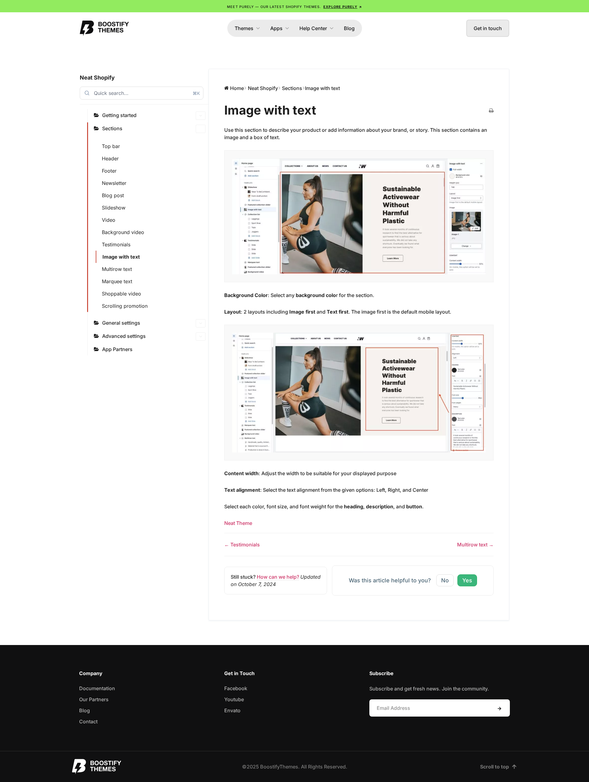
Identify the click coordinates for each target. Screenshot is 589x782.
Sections (112, 128)
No (445, 580)
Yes (467, 580)
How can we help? (278, 577)
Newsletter (114, 183)
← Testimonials (242, 545)
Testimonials (116, 244)
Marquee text (117, 281)
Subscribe (499, 709)
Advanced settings (124, 336)
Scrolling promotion (125, 306)
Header (110, 158)
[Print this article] (491, 111)
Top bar (111, 146)
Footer (109, 171)
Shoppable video (121, 294)
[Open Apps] (287, 28)
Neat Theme (238, 523)
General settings (121, 323)
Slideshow (113, 208)
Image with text (121, 257)
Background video (123, 232)
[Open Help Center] (331, 28)
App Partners (117, 349)
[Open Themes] (258, 28)
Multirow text (117, 269)
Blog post (113, 195)
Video (108, 220)
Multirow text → (475, 545)
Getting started (119, 115)
